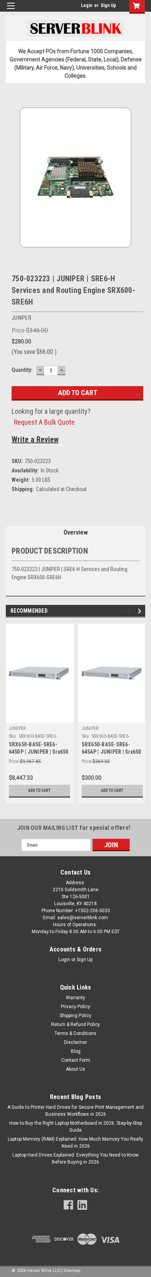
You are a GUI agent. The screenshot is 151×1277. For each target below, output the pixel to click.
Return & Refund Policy (75, 1024)
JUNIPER (17, 728)
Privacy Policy (75, 1006)
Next (141, 611)
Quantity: (22, 370)
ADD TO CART (39, 790)
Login (86, 5)
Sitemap (72, 1270)
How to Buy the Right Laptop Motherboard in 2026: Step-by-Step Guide (75, 1126)
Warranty (75, 997)
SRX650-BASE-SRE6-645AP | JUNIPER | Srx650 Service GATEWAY (111, 751)
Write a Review (35, 439)
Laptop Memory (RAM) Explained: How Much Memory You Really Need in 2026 (75, 1142)
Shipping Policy (75, 1015)
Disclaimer (75, 1042)
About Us (75, 1069)
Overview (75, 532)
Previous (130, 611)
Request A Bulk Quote (44, 422)
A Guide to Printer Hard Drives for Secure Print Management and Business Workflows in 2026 (75, 1111)
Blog (76, 1051)
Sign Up (108, 5)
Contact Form (75, 1060)
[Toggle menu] (10, 10)
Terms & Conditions (75, 1033)
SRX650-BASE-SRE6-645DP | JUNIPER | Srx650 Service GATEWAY (39, 751)
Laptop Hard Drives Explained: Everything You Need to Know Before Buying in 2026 (75, 1158)
